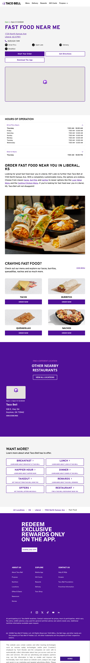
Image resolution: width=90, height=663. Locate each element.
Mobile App (39, 572)
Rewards (43, 3)
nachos (45, 180)
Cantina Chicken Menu (28, 183)
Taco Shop (38, 592)
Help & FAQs (62, 572)
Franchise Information (66, 587)
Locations (15, 587)
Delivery (35, 3)
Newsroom (15, 596)
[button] (22, 568)
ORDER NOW (23, 302)
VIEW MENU (80, 268)
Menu (27, 3)
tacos (26, 180)
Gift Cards (53, 3)
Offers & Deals (17, 592)
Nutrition (15, 582)
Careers (61, 577)
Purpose (62, 3)
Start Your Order (25, 54)
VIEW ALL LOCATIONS (45, 377)
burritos (33, 180)
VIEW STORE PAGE (12, 415)
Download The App (24, 60)
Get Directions (65, 54)
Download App (29, 550)
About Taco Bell (17, 572)
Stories (14, 601)
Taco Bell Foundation (65, 582)
